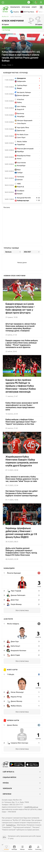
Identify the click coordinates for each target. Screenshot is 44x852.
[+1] (3, 2)
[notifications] (36, 2)
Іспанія (41, 12)
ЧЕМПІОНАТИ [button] (7, 788)
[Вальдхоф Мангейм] (39, 674)
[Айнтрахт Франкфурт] (39, 573)
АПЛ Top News (29, 12)
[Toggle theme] (30, 2)
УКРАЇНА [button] (6, 783)
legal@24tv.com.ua (31, 807)
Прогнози (26, 7)
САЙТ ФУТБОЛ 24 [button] (8, 772)
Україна (16, 12)
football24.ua (11, 825)
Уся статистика (22, 610)
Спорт (34, 7)
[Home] (5, 12)
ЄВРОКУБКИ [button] (7, 794)
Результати (15, 7)
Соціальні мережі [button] (9, 777)
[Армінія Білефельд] (39, 725)
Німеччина (6, 48)
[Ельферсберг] (39, 623)
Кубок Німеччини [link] (15, 16)
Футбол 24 (5, 16)
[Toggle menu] (41, 7)
